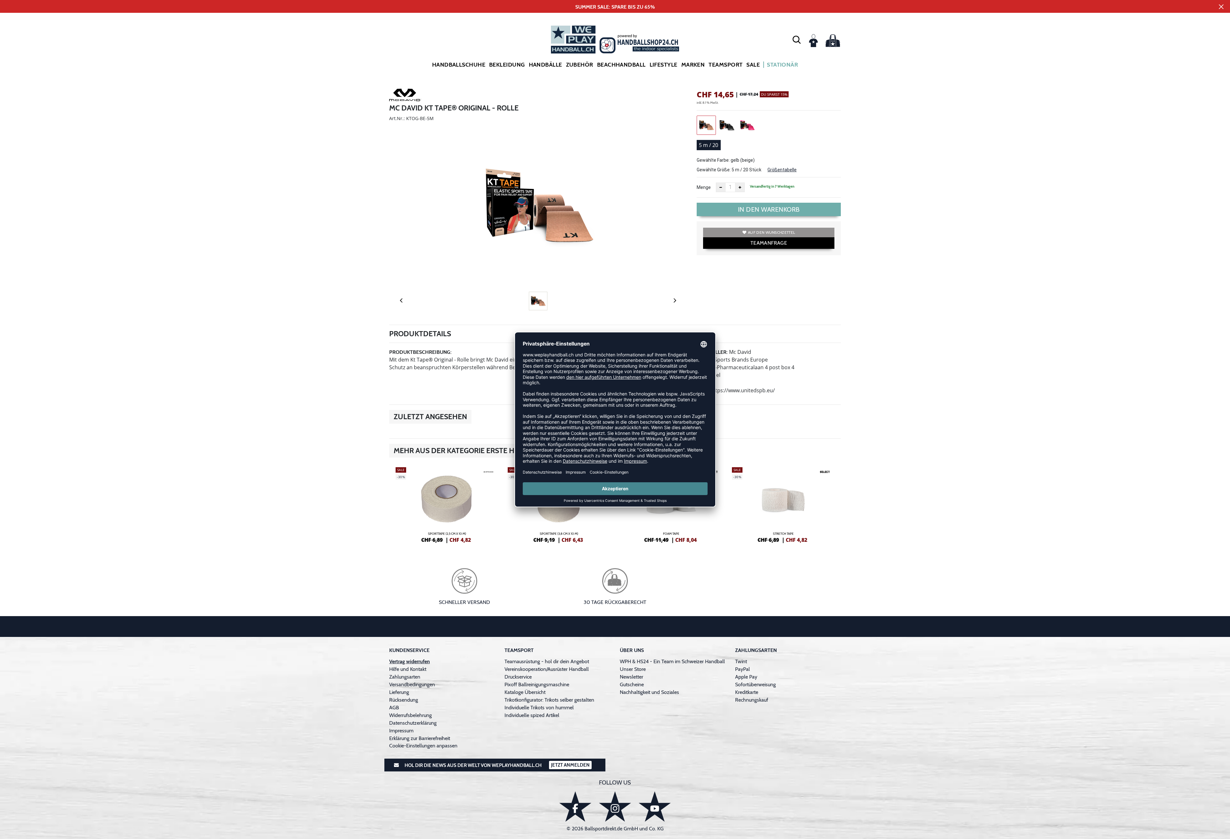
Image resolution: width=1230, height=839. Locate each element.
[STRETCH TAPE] (783, 504)
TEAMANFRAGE (768, 243)
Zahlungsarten (404, 677)
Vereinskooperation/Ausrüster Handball (546, 669)
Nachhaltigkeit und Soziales (649, 692)
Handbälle (545, 64)
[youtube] (655, 806)
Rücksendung (403, 700)
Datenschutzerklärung (413, 723)
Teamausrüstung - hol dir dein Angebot (546, 661)
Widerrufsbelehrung (410, 715)
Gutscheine (632, 684)
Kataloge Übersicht (524, 692)
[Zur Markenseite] (405, 96)
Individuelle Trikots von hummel (539, 708)
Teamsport (725, 64)
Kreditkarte (746, 692)
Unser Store (633, 669)
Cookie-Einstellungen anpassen (423, 746)
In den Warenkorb (769, 209)
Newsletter (631, 677)
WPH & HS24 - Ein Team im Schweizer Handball (672, 661)
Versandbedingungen (412, 684)
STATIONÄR (782, 64)
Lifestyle (663, 64)
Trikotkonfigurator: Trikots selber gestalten (549, 700)
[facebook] (575, 806)
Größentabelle (782, 169)
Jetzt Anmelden (570, 765)
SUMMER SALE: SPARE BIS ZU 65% (615, 7)
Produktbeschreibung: (420, 352)
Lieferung (399, 692)
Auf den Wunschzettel (771, 232)
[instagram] (615, 806)
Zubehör (579, 64)
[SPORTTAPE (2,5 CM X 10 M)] (446, 504)
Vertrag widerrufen (409, 661)
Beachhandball (621, 64)
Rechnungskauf (751, 700)
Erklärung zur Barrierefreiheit (419, 738)
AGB (394, 708)
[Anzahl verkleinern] (721, 187)
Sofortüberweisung (755, 684)
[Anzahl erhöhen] (740, 187)
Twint (741, 661)
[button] (796, 39)
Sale (753, 64)
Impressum (401, 731)
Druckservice (518, 677)
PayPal (742, 669)
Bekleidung (507, 64)
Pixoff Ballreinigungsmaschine (536, 684)
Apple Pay (746, 677)
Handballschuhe (458, 64)
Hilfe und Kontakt (407, 669)
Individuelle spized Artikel (531, 715)
